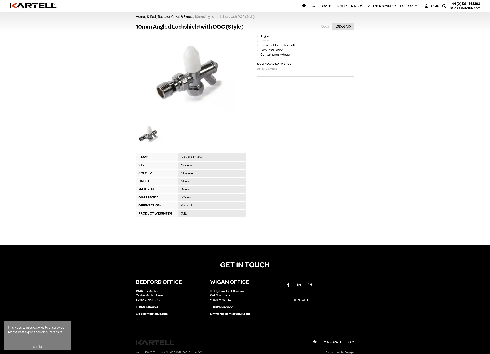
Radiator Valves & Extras (175, 17)
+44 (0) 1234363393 (465, 4)
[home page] (33, 6)
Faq (351, 342)
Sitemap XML (196, 352)
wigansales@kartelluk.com (231, 314)
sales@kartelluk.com (465, 8)
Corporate (332, 342)
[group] (191, 78)
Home (140, 17)
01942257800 (223, 307)
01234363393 (148, 307)
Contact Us (303, 300)
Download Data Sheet (275, 64)
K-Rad (151, 17)
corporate (321, 6)
